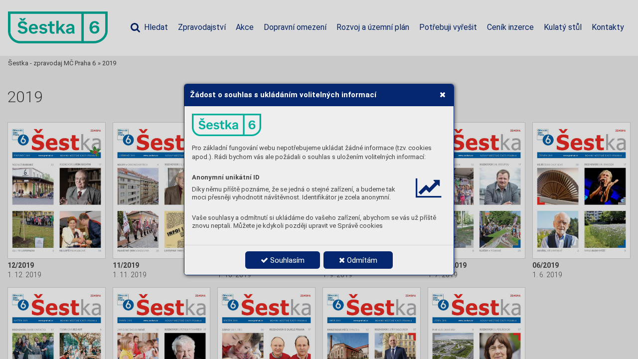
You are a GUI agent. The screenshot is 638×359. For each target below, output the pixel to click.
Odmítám (361, 260)
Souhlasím (286, 260)
